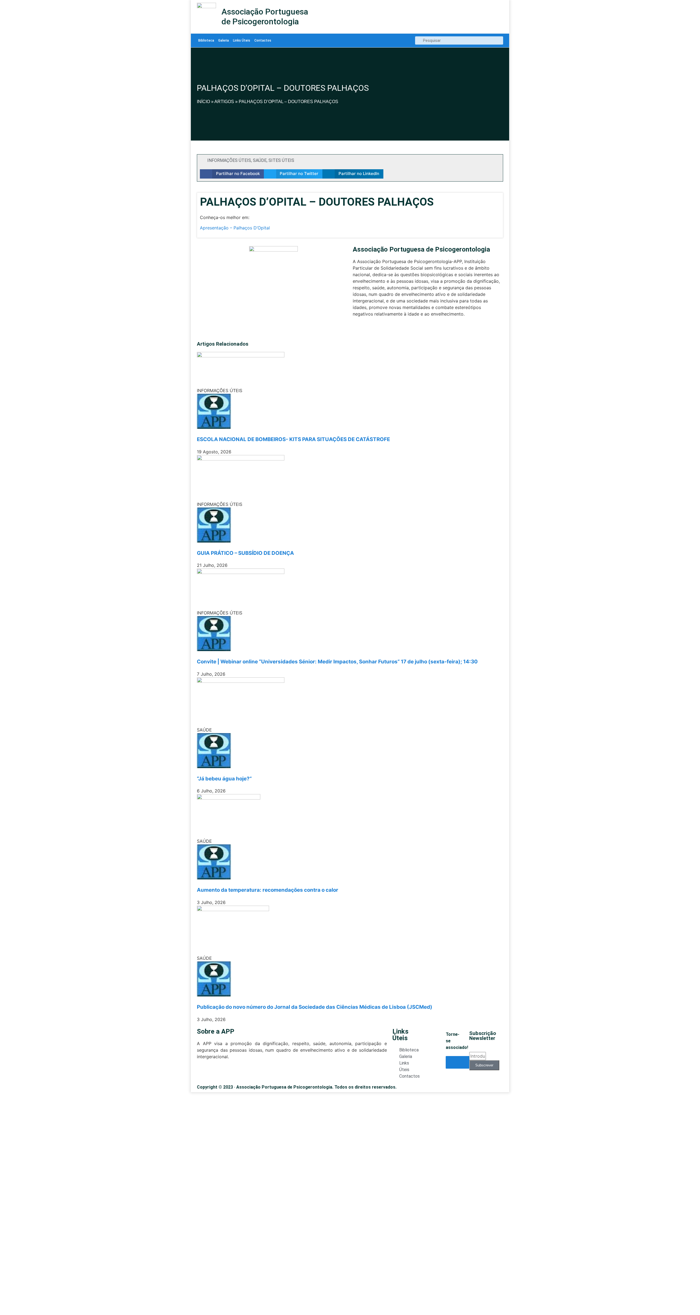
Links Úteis (241, 40)
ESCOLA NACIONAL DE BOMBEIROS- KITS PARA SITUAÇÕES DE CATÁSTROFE (293, 439)
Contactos (262, 40)
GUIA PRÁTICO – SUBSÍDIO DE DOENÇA (245, 553)
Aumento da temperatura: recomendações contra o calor (267, 890)
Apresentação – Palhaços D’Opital (235, 228)
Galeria (223, 40)
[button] (232, 174)
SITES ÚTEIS (281, 160)
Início (203, 101)
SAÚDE (260, 160)
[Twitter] (355, 330)
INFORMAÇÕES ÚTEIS (229, 160)
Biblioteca (206, 40)
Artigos (224, 101)
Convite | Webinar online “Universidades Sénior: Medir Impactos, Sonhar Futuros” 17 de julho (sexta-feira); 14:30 (337, 661)
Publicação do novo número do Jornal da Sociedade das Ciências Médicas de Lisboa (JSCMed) (314, 1007)
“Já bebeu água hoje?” (224, 778)
